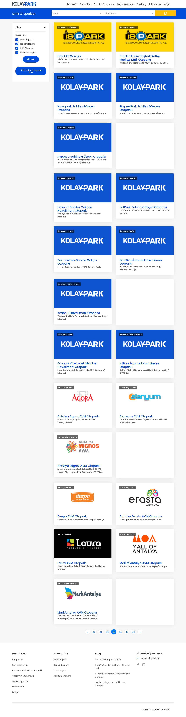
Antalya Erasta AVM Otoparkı (141, 516)
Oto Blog (141, 4)
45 (127, 631)
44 (120, 631)
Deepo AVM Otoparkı (72, 516)
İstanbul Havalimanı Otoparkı (78, 313)
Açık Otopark (26, 39)
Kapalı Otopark (27, 44)
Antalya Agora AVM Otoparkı (78, 416)
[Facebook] (139, 665)
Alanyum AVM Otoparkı (136, 416)
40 (94, 631)
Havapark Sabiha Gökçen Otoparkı (76, 108)
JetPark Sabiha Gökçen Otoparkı (143, 207)
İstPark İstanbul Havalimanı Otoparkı (139, 365)
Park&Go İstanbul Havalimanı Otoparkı (141, 262)
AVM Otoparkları (20, 681)
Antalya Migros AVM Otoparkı (78, 466)
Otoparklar (85, 4)
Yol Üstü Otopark (28, 52)
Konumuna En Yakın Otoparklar (28, 670)
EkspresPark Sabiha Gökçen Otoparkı (140, 108)
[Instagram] (144, 665)
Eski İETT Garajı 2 (69, 56)
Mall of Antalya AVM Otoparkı (141, 563)
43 (113, 631)
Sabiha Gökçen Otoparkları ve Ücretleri (110, 684)
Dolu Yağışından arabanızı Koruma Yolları (112, 667)
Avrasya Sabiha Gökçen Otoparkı (81, 157)
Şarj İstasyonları (125, 4)
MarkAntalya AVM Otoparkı (77, 612)
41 (101, 631)
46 (133, 631)
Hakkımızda (154, 4)
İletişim (166, 4)
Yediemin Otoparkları (23, 675)
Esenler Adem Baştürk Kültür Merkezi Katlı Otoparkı (140, 58)
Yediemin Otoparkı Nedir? (108, 659)
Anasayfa (72, 4)
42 (107, 631)
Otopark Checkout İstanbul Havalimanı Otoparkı (77, 365)
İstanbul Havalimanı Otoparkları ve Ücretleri (112, 675)
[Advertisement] (145, 146)
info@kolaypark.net (150, 658)
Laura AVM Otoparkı (71, 563)
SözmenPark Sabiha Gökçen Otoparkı (77, 262)
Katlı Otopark (26, 48)
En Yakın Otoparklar (104, 4)
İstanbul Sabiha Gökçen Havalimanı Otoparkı (74, 209)
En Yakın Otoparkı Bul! (32, 71)
